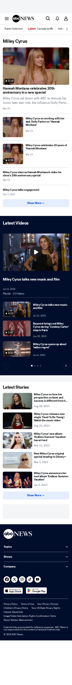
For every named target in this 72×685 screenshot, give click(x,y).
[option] (16, 29)
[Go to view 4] (40, 365)
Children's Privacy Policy (16, 608)
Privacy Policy (11, 604)
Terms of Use (27, 604)
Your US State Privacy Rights (45, 608)
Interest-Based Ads (13, 612)
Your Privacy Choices (47, 604)
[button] (6, 18)
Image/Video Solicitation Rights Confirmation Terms (30, 616)
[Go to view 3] (37, 365)
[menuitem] (14, 28)
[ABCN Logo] (23, 18)
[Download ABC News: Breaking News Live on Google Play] (36, 590)
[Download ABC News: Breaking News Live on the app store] (13, 590)
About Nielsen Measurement (18, 620)
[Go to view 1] (32, 365)
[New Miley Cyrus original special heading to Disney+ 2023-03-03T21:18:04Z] (17, 460)
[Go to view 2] (34, 365)
